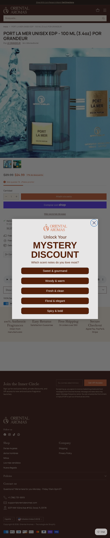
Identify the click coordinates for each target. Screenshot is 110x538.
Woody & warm (55, 280)
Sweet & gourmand (55, 270)
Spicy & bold (55, 310)
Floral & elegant (55, 300)
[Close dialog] (94, 222)
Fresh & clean (55, 290)
